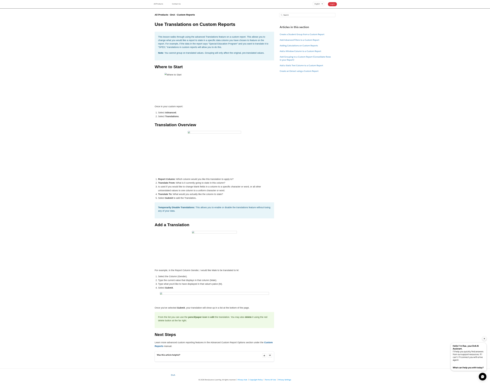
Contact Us (176, 4)
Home (158, 4)
